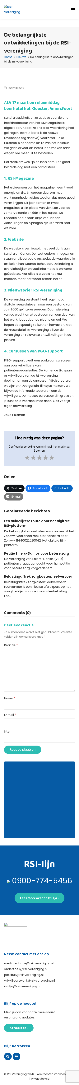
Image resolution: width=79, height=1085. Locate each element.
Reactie (11, 645)
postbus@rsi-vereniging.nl (24, 975)
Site (7, 731)
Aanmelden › (19, 1028)
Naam (9, 698)
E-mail (10, 715)
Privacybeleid (40, 1079)
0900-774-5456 (42, 880)
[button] (73, 9)
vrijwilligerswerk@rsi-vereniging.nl (29, 980)
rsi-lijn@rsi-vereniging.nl (22, 986)
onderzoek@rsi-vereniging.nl (25, 969)
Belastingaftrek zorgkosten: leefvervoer (38, 576)
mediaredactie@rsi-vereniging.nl (28, 963)
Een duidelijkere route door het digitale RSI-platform (37, 523)
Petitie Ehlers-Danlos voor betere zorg (36, 553)
